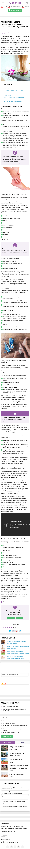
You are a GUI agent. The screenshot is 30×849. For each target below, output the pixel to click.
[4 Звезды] (10, 627)
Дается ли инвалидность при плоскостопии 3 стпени (16, 754)
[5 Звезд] (12, 627)
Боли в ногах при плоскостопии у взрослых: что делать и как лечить (18, 647)
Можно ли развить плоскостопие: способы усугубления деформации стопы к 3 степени (17, 748)
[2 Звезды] (6, 627)
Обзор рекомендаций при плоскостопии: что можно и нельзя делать (18, 761)
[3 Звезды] (8, 627)
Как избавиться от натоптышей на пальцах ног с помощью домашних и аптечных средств (14, 792)
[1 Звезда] (4, 627)
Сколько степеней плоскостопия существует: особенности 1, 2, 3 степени (17, 774)
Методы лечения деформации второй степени (14, 98)
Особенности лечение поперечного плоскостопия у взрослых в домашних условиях (18, 652)
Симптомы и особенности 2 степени (13, 90)
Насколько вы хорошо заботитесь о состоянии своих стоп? (14, 709)
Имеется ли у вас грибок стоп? (10, 706)
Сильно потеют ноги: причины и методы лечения (14, 797)
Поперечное (7, 95)
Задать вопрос (11, 617)
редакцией (14, 601)
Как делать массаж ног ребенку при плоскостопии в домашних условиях (15, 657)
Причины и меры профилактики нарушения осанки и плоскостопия (16, 642)
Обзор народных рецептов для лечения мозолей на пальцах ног (14, 787)
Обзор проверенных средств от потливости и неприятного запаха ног (13, 802)
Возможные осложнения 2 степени (13, 101)
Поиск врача (19, 617)
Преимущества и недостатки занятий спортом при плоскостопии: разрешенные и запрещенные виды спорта (18, 768)
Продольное (7, 92)
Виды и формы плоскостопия (11, 88)
